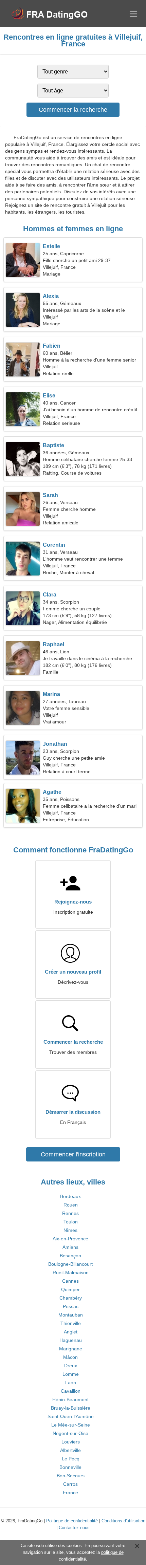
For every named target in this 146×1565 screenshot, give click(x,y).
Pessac (70, 1306)
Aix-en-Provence (70, 1238)
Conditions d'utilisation (123, 1520)
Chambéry (70, 1298)
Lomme (70, 1374)
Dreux (70, 1365)
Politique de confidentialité (72, 1520)
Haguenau (70, 1340)
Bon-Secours (71, 1475)
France (70, 1492)
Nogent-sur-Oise (70, 1433)
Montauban (70, 1315)
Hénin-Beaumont (70, 1399)
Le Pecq (70, 1458)
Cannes (70, 1281)
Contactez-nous (74, 1527)
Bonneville (70, 1467)
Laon (70, 1382)
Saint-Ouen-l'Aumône (71, 1416)
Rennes (70, 1213)
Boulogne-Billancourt (70, 1264)
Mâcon (70, 1357)
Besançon (70, 1255)
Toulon (70, 1221)
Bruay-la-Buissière (70, 1408)
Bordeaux (70, 1196)
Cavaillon (70, 1391)
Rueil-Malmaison (71, 1272)
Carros (70, 1484)
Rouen (70, 1205)
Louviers (70, 1441)
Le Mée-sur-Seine (70, 1425)
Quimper (70, 1289)
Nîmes (70, 1230)
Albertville (70, 1450)
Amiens (70, 1247)
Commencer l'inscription (73, 1154)
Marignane (70, 1348)
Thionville (70, 1323)
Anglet (70, 1331)
